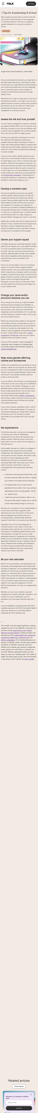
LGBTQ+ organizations (26, 396)
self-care (15, 335)
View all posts (19, 1086)
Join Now (31, 4)
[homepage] (10, 4)
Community (6, 31)
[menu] (3, 4)
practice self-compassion (12, 175)
